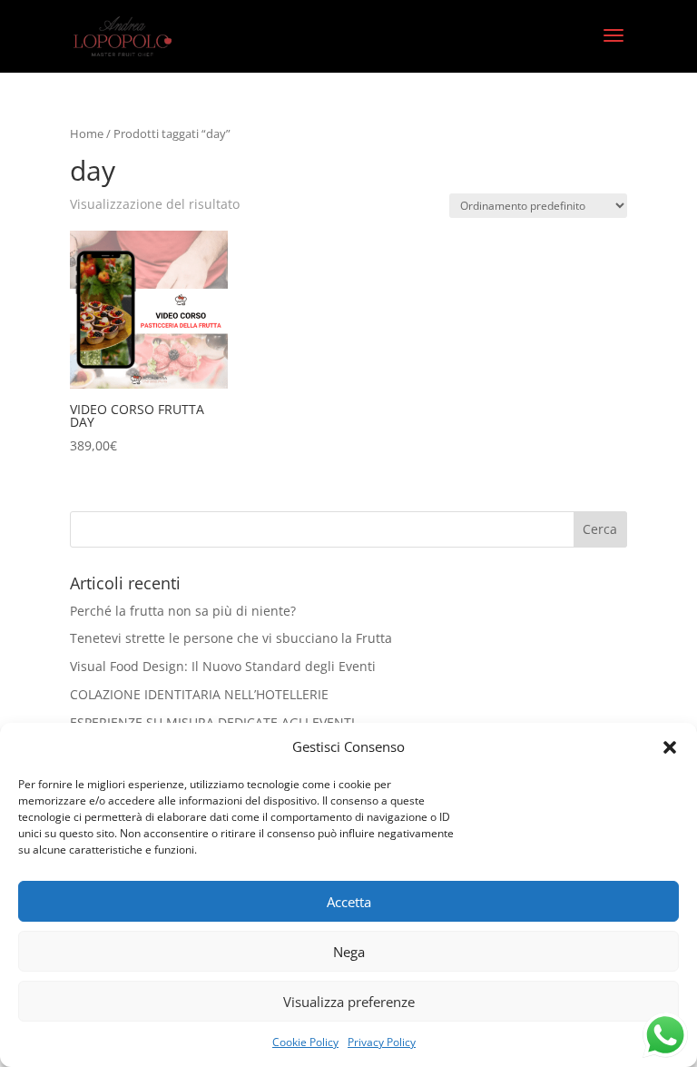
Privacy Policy (382, 1042)
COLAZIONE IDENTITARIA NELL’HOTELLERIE (199, 694)
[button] (670, 747)
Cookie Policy (305, 1042)
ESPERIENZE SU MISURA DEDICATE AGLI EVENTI (212, 722)
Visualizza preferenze (349, 1002)
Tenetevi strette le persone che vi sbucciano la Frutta (231, 638)
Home (86, 133)
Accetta (349, 902)
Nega (349, 952)
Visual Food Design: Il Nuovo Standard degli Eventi (223, 666)
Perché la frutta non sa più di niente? (183, 610)
